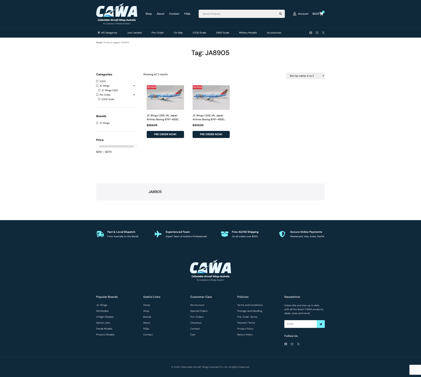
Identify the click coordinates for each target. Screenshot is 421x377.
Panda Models (104, 328)
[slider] (97, 146)
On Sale (178, 32)
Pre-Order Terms (247, 317)
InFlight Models (105, 317)
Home (99, 42)
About (160, 13)
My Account (197, 305)
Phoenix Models (105, 334)
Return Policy (245, 334)
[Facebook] (310, 32)
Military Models (248, 32)
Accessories (274, 32)
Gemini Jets (103, 322)
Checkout (196, 322)
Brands (147, 317)
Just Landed (134, 32)
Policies (242, 297)
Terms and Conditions (250, 305)
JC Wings (101, 305)
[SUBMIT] (321, 324)
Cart (192, 334)
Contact (174, 13)
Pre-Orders (197, 317)
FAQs (187, 13)
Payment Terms (246, 322)
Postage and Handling (249, 311)
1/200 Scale (199, 32)
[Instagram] (317, 32)
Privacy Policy (245, 328)
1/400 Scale (222, 32)
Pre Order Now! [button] (165, 134)
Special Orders (199, 311)
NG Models (102, 311)
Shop (149, 13)
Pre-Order (158, 32)
